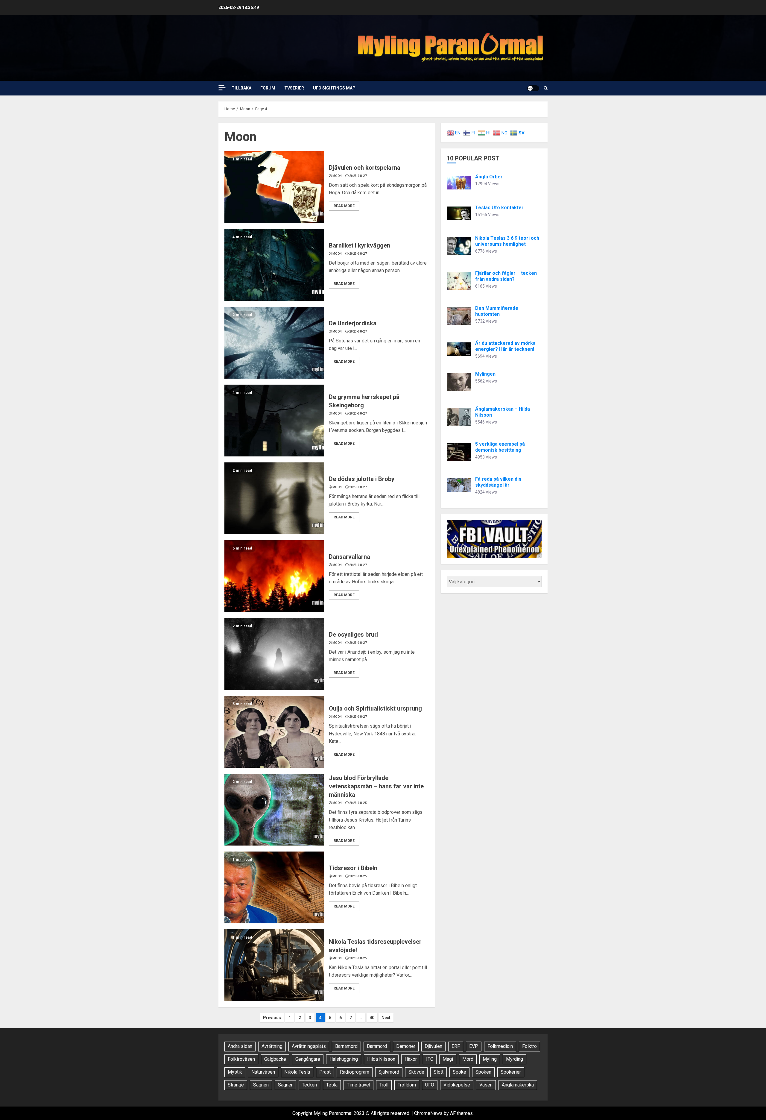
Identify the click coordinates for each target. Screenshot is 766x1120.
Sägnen (261, 1085)
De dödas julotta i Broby (361, 478)
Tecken (309, 1085)
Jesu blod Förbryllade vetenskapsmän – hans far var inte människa (376, 786)
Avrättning (272, 1046)
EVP (473, 1046)
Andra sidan (240, 1046)
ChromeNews (428, 1113)
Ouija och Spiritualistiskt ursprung (375, 708)
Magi (448, 1059)
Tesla (332, 1085)
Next (386, 1017)
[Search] (546, 88)
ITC (429, 1059)
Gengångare (307, 1059)
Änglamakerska (518, 1085)
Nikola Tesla (297, 1072)
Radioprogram (354, 1072)
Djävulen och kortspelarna (364, 167)
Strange (236, 1085)
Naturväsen (263, 1072)
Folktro (529, 1046)
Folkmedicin (500, 1046)
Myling (490, 1059)
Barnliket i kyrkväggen (359, 245)
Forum (267, 88)
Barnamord (346, 1046)
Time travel (358, 1085)
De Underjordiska (352, 323)
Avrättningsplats (309, 1046)
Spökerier (511, 1072)
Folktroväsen (241, 1059)
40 (372, 1017)
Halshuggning (343, 1059)
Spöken (483, 1072)
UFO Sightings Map (334, 88)
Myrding (514, 1059)
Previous (272, 1017)
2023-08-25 (358, 803)
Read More (344, 206)
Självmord (389, 1072)
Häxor (411, 1059)
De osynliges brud (353, 634)
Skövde (416, 1072)
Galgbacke (275, 1059)
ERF (456, 1046)
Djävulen (433, 1046)
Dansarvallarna (349, 556)
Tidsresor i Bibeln (353, 868)
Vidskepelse (456, 1085)
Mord (467, 1059)
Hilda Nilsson (381, 1059)
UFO (429, 1085)
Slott (438, 1072)
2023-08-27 (358, 175)
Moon (337, 175)
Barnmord (377, 1046)
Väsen (486, 1085)
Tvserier (294, 88)
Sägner (285, 1085)
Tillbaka (241, 88)
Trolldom (407, 1085)
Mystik (235, 1072)
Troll (383, 1085)
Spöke (459, 1072)
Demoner (405, 1046)
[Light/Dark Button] (533, 88)
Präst (325, 1072)
